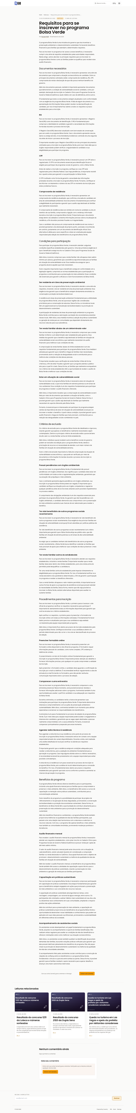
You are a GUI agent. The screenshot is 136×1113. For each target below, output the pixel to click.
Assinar (117, 1098)
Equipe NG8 (45, 36)
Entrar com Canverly (87, 973)
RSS (111, 1109)
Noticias (46, 15)
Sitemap (119, 1109)
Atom (114, 1109)
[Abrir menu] (119, 3)
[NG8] (18, 3)
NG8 (40, 15)
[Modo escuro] (114, 3)
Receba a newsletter (22, 1094)
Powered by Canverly (102, 1109)
